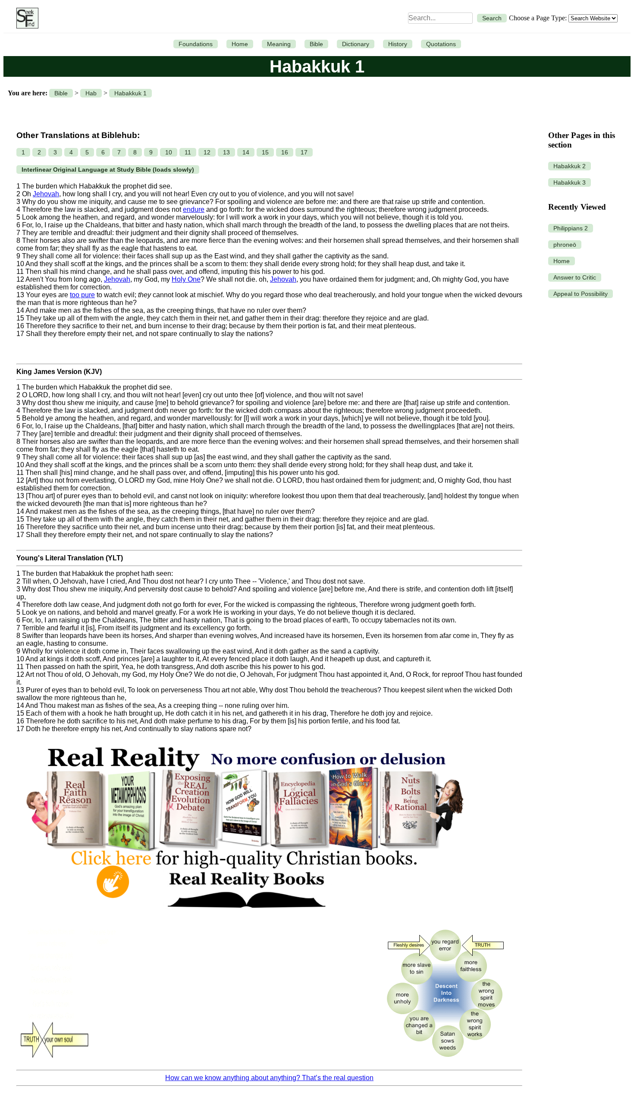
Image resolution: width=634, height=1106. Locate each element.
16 (284, 152)
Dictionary (355, 44)
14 (245, 152)
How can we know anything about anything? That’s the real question (269, 1077)
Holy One (186, 279)
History (397, 44)
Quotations (441, 44)
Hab (91, 93)
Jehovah (46, 194)
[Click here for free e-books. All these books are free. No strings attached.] (244, 917)
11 (188, 152)
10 (168, 152)
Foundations (196, 44)
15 (265, 152)
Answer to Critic (574, 277)
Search (492, 18)
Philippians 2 (570, 228)
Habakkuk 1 (130, 93)
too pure (82, 294)
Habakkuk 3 (569, 182)
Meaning (279, 44)
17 (304, 152)
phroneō (564, 244)
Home (240, 44)
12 (207, 152)
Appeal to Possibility (580, 293)
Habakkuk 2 (569, 166)
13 (226, 152)
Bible (316, 44)
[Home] (25, 18)
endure (193, 209)
